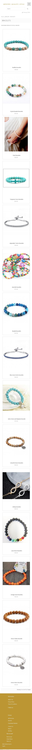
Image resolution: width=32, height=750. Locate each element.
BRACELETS (12, 16)
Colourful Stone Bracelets (16, 463)
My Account (9, 736)
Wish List (9, 741)
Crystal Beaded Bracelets (16, 111)
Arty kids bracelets (16, 287)
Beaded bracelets (16, 331)
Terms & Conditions (12, 704)
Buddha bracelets (16, 67)
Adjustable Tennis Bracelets (17, 243)
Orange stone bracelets (17, 594)
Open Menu (29, 4)
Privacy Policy (11, 702)
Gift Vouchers (11, 718)
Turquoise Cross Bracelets (16, 199)
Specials (10, 720)
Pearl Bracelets (16, 155)
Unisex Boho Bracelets (16, 682)
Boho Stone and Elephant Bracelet (16, 419)
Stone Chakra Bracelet (16, 638)
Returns (9, 728)
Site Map (10, 731)
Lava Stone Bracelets (16, 550)
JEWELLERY (7, 16)
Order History (10, 739)
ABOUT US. (10, 699)
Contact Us (10, 726)
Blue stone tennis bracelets (16, 375)
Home (2, 16)
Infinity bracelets (17, 507)
